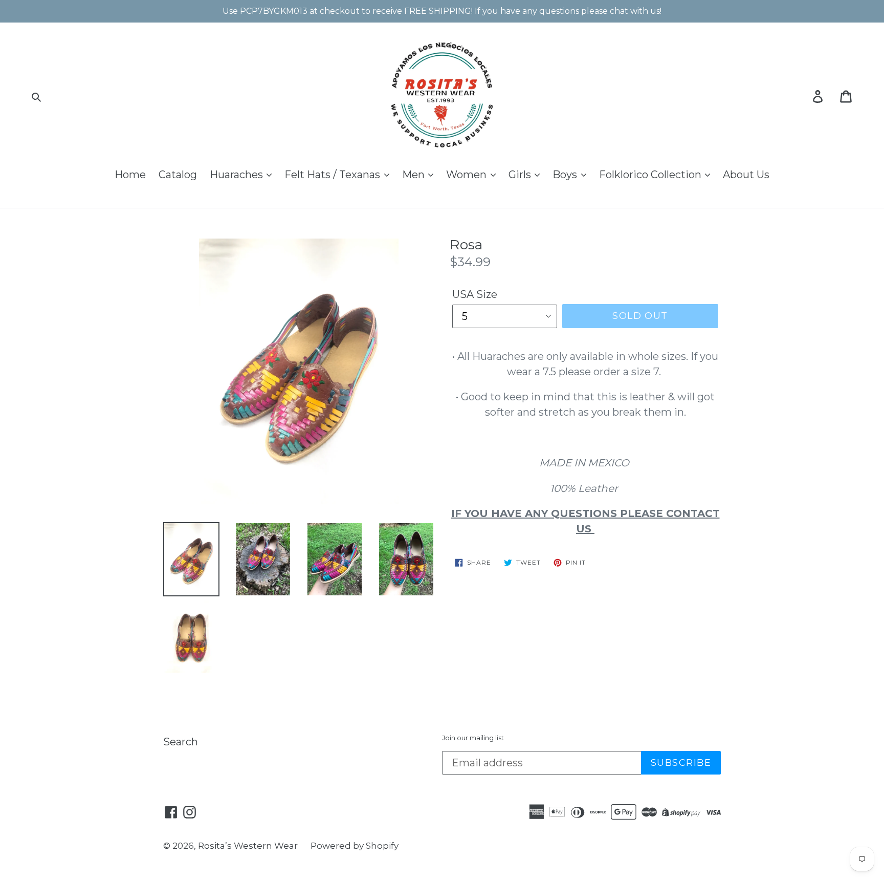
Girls (521, 174)
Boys (566, 174)
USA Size (474, 294)
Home (130, 174)
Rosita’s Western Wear (248, 846)
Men (414, 174)
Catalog (178, 174)
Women (467, 174)
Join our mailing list (473, 738)
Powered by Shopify (355, 846)
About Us (746, 174)
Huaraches (238, 174)
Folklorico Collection (651, 174)
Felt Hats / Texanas (333, 174)
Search (180, 742)
